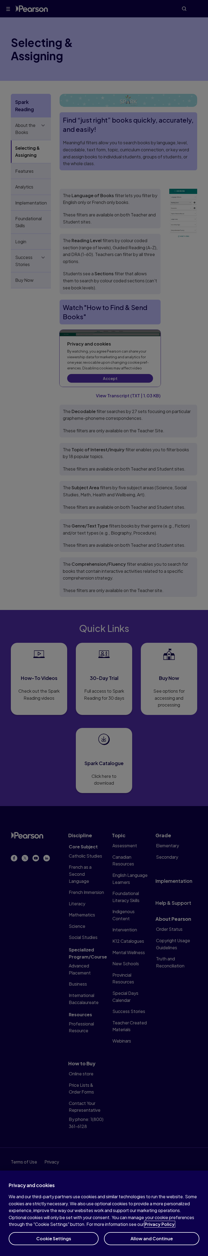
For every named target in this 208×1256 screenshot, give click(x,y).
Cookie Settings (53, 1238)
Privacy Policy (160, 1224)
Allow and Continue (152, 1238)
